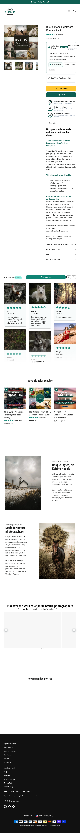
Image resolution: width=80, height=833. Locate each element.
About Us (7, 776)
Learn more (52, 70)
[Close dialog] (78, 792)
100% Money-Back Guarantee (59, 244)
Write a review (46, 277)
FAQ (47, 254)
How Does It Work (54, 249)
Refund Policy (8, 787)
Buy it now (61, 95)
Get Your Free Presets (60, 825)
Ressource (7, 762)
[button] (50, 34)
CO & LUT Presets (10, 751)
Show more (39, 361)
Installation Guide (9, 768)
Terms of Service (9, 779)
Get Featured (8, 755)
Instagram (58, 239)
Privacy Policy (8, 783)
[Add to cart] (6, 389)
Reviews (6, 759)
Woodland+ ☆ (8, 747)
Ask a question (53, 259)
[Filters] (68, 277)
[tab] (52, 123)
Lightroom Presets (10, 744)
